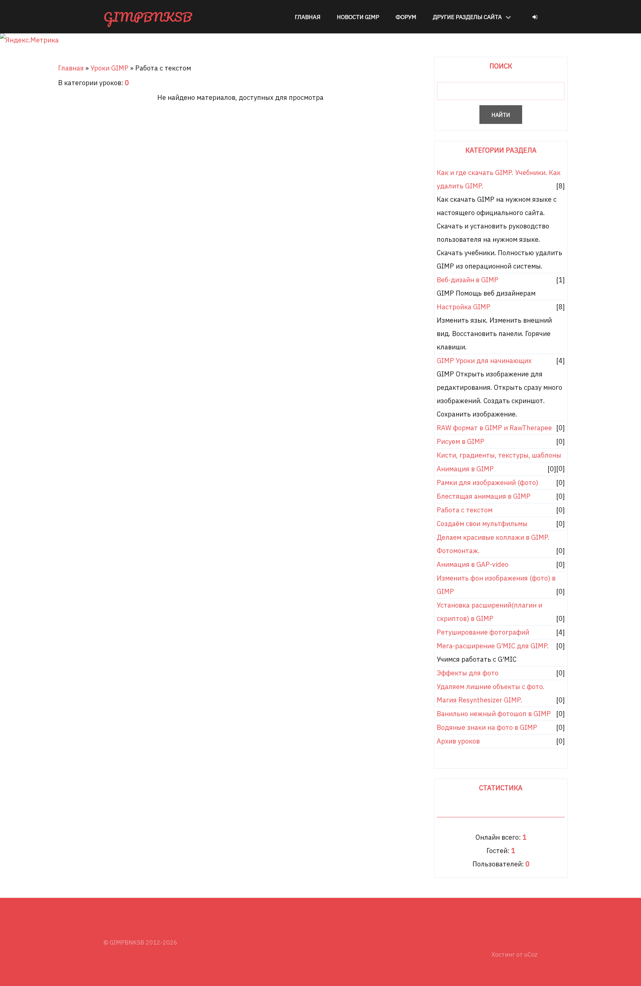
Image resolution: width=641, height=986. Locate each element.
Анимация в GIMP (465, 468)
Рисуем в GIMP (460, 441)
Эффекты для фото (467, 672)
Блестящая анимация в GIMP (483, 496)
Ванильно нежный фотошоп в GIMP (494, 713)
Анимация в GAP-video (472, 564)
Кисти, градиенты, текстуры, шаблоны (499, 455)
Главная (71, 67)
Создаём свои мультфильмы (482, 523)
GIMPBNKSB (147, 16)
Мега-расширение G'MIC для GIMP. (493, 645)
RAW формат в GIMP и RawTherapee (494, 427)
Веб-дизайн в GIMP (467, 279)
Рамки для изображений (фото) (487, 482)
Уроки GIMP (109, 67)
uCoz (531, 954)
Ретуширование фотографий (483, 632)
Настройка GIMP (463, 306)
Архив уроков (458, 741)
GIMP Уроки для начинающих (484, 360)
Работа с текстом (464, 509)
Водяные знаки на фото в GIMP (487, 727)
